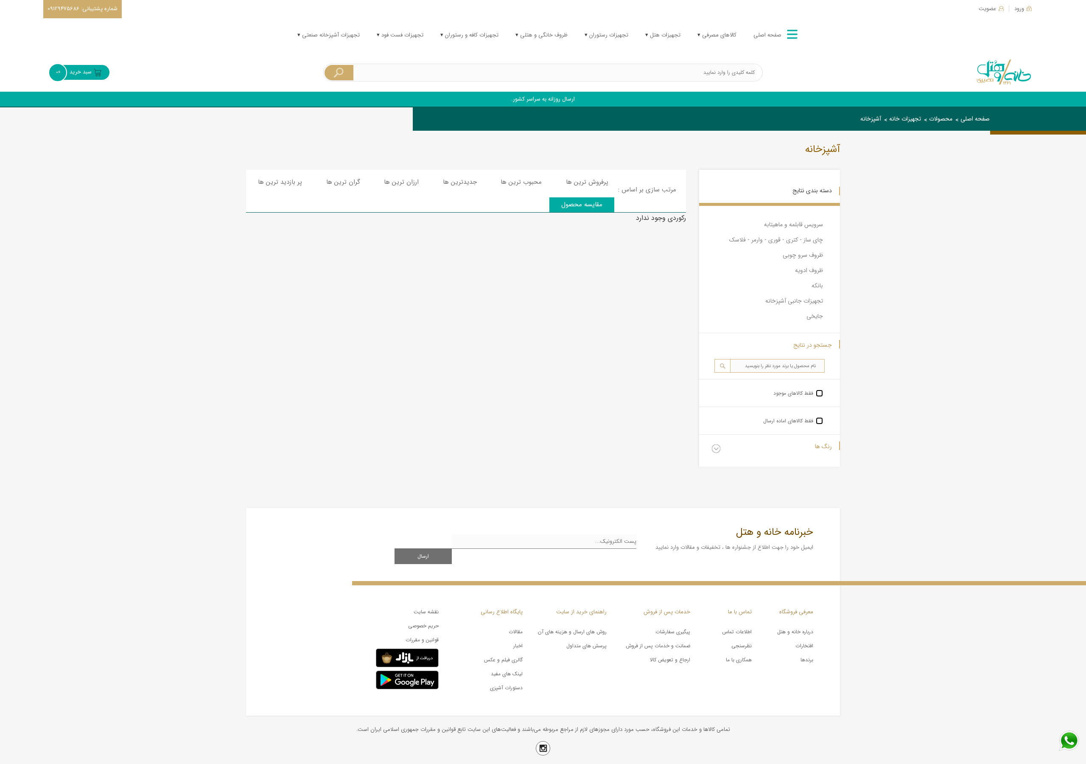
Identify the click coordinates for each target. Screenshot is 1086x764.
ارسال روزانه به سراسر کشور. (543, 99)
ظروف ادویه (809, 270)
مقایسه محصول (581, 204)
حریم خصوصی (423, 626)
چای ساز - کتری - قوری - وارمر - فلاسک (776, 239)
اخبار (518, 646)
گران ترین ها (343, 182)
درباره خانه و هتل (795, 632)
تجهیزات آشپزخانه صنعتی (330, 35)
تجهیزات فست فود (401, 35)
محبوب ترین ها (521, 182)
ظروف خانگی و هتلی (543, 35)
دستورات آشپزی (506, 688)
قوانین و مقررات (422, 640)
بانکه (817, 285)
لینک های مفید (507, 674)
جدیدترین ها (460, 182)
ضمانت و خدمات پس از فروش (658, 646)
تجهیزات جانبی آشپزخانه (794, 301)
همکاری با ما (739, 660)
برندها (807, 660)
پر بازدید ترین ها (280, 182)
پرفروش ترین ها (587, 182)
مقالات (516, 632)
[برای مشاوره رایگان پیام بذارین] (1069, 740)
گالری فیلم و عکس (503, 660)
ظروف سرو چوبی (803, 255)
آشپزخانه (870, 119)
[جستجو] (339, 73)
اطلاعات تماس (737, 632)
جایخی (814, 316)
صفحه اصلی (767, 35)
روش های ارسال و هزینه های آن (572, 632)
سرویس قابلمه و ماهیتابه (793, 224)
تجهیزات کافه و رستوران (470, 35)
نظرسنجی (741, 646)
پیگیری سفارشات (672, 632)
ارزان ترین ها (401, 182)
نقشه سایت (426, 612)
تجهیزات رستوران (608, 35)
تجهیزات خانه (905, 119)
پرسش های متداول (586, 646)
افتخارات (804, 646)
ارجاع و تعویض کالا (670, 660)
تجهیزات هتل (664, 35)
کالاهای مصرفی (718, 35)
